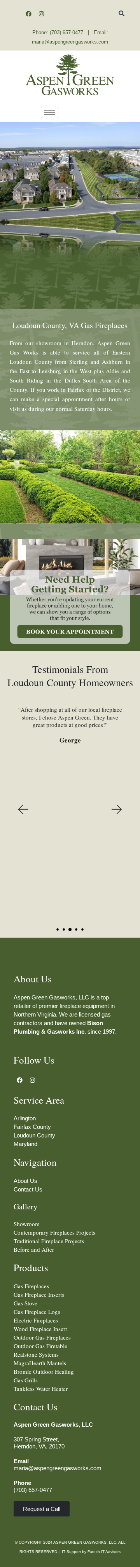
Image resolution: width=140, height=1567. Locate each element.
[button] (22, 809)
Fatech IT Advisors (104, 1552)
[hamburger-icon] (49, 112)
